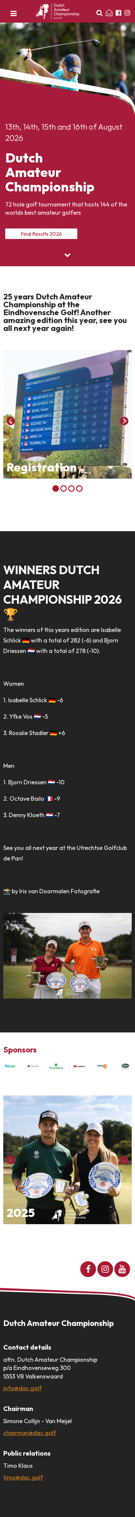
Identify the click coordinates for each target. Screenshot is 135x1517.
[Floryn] (10, 1066)
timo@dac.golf (23, 1477)
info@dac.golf (22, 1388)
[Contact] (109, 13)
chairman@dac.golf (29, 1433)
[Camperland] (102, 1066)
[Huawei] (79, 1066)
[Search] (99, 13)
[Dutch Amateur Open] (57, 11)
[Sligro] (125, 1066)
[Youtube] (122, 1269)
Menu (13, 15)
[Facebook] (118, 13)
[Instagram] (127, 13)
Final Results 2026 (41, 233)
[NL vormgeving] (56, 1066)
